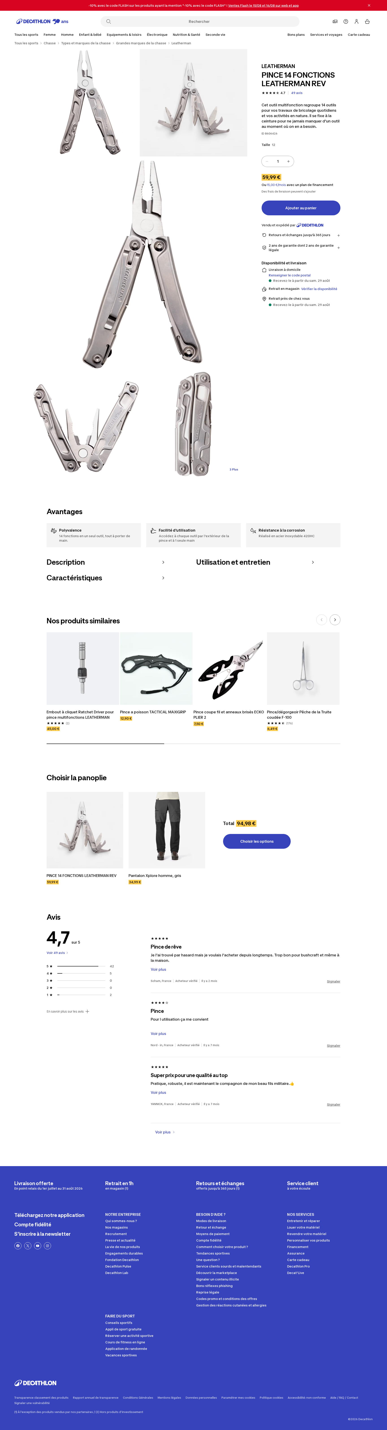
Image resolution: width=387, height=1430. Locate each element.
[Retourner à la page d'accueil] (42, 21)
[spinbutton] (277, 161)
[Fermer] (369, 5)
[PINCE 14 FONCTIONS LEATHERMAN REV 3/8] (139, 263)
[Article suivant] (335, 619)
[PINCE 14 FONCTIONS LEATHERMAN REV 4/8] (86, 425)
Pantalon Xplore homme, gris (155, 875)
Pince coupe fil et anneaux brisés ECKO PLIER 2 (229, 715)
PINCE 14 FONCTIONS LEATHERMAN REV (81, 875)
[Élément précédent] (321, 619)
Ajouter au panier (301, 208)
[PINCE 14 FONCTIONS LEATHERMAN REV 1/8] (193, 102)
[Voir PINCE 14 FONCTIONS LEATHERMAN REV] (85, 830)
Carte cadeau (359, 34)
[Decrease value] (267, 161)
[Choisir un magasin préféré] (335, 21)
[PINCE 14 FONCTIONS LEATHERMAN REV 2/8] (86, 102)
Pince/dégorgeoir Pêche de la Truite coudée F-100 (300, 715)
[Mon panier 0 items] (367, 21)
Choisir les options (257, 841)
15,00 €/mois (276, 185)
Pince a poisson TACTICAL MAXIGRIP (153, 712)
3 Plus (234, 469)
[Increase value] (288, 161)
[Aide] (345, 21)
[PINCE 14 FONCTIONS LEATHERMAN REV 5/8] (193, 425)
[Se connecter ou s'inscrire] (356, 21)
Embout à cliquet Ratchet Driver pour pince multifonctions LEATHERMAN (81, 715)
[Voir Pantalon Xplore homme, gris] (167, 830)
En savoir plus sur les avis (65, 1011)
